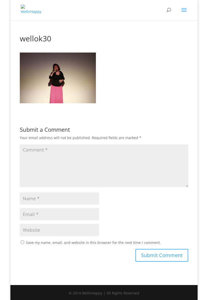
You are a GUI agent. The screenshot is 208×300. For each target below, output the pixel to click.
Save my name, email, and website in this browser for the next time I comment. (93, 242)
